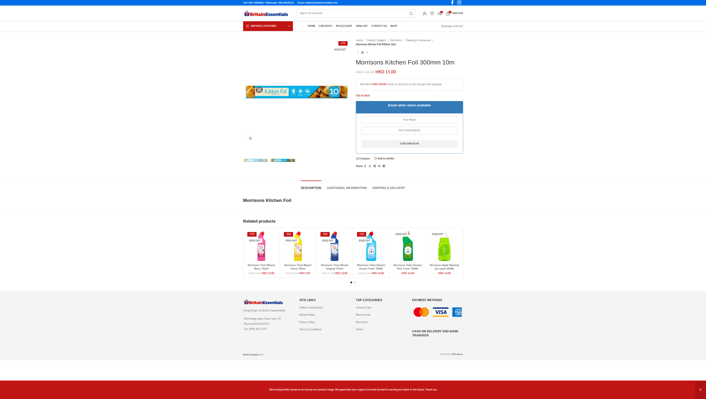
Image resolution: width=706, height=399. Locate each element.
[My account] (424, 13)
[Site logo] (266, 13)
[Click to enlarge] (250, 138)
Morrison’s (362, 322)
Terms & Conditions (310, 329)
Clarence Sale (363, 307)
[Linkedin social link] (379, 166)
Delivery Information (311, 307)
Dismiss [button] (700, 390)
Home (359, 40)
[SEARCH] (411, 13)
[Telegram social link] (384, 166)
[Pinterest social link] (374, 166)
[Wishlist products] (432, 13)
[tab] (311, 186)
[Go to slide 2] (355, 282)
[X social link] (369, 166)
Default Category (376, 40)
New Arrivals (363, 315)
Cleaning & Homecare (418, 40)
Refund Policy (307, 315)
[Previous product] (358, 52)
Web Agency (457, 354)
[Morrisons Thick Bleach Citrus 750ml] (298, 246)
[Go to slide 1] (351, 282)
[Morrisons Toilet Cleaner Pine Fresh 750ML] (407, 246)
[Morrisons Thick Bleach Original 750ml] (334, 246)
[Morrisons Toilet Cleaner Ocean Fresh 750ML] (371, 246)
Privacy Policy (307, 322)
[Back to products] (362, 52)
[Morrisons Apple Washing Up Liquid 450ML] (444, 246)
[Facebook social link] (365, 166)
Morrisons (396, 40)
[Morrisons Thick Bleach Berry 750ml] (261, 246)
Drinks (359, 329)
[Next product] (367, 52)
